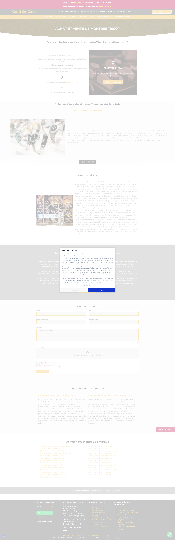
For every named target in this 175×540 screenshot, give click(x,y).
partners (75, 259)
